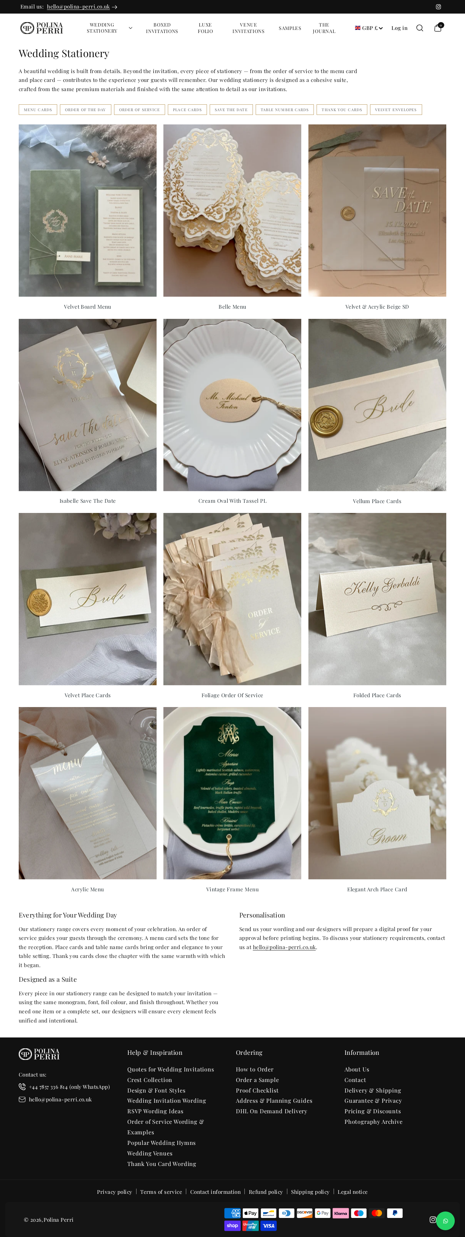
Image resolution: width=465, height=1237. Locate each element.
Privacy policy (114, 1191)
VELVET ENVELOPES (396, 109)
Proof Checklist (257, 1090)
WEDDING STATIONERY (102, 28)
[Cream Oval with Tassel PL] (232, 405)
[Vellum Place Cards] (377, 405)
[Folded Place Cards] (377, 599)
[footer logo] (39, 1055)
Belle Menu (232, 307)
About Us (356, 1069)
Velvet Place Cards (88, 695)
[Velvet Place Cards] (88, 599)
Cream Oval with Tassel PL (232, 501)
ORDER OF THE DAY (85, 109)
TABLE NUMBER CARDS (285, 109)
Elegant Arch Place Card (377, 889)
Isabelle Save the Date (88, 501)
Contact (355, 1079)
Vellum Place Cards (377, 501)
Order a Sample (257, 1079)
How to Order (255, 1069)
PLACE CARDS (187, 109)
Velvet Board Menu (87, 307)
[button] (104, 27)
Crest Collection (149, 1079)
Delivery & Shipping (372, 1090)
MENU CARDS (38, 109)
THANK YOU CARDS (342, 109)
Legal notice (353, 1191)
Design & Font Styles (156, 1090)
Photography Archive (373, 1121)
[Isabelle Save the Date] (88, 405)
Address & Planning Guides (274, 1100)
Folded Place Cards (377, 695)
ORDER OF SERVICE (139, 109)
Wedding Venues (150, 1153)
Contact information (215, 1191)
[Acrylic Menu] (88, 793)
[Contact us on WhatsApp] (445, 1221)
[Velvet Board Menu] (88, 210)
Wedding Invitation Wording (166, 1100)
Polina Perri (59, 1219)
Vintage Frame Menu (232, 889)
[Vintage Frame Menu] (232, 793)
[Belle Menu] (232, 210)
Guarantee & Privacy (373, 1100)
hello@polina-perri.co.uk (78, 6)
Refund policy (266, 1191)
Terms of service (161, 1191)
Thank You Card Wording (161, 1163)
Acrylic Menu (87, 889)
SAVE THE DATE (231, 109)
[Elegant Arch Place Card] (377, 793)
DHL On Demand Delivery (271, 1111)
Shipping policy (310, 1191)
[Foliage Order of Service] (232, 599)
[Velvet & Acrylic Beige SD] (377, 210)
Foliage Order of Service (232, 695)
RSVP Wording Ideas (155, 1111)
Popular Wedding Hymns (161, 1142)
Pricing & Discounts (372, 1111)
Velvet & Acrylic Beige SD (377, 307)
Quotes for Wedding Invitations (170, 1069)
